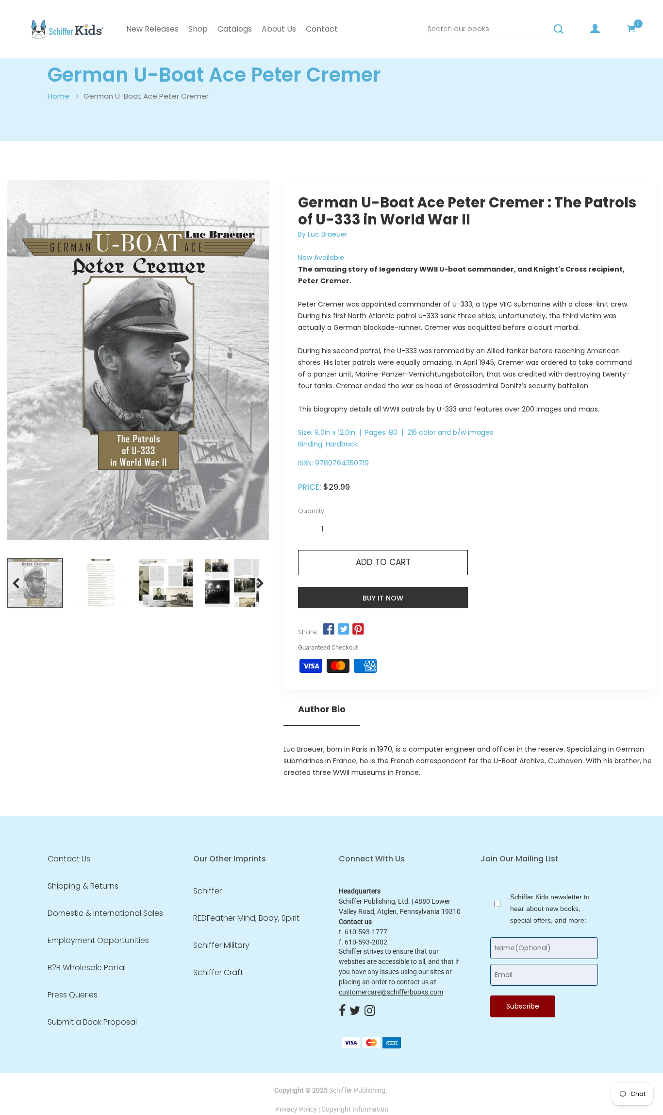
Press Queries (73, 995)
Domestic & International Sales (105, 913)
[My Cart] (631, 28)
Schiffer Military (221, 945)
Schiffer (207, 891)
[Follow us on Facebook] (328, 629)
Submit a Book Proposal (92, 1022)
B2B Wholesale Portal (87, 968)
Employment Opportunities (98, 940)
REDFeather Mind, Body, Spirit (246, 918)
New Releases (152, 28)
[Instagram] (370, 1011)
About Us (279, 28)
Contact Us (69, 859)
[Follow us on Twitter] (343, 629)
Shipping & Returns (83, 886)
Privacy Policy (296, 1109)
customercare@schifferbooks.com (391, 992)
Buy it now (383, 598)
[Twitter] (355, 1011)
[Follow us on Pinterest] (358, 629)
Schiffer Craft (218, 973)
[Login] (595, 28)
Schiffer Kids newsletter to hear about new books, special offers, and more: (550, 908)
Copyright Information (354, 1109)
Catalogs (234, 28)
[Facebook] (342, 1011)
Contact (322, 28)
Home (58, 96)
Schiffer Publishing (357, 1090)
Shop (198, 28)
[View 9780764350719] (35, 583)
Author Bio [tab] (322, 709)
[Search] (559, 29)
